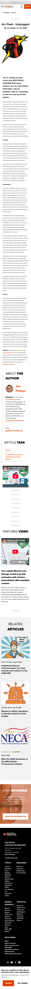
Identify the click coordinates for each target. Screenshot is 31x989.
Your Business (9, 889)
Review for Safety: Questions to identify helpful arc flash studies (14, 714)
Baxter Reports (9, 921)
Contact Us (20, 916)
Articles (13, 13)
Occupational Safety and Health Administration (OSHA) (14, 457)
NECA (6, 941)
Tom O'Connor (8, 662)
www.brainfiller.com (18, 350)
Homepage (6, 13)
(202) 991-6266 (10, 854)
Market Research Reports (8, 910)
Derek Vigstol (7, 708)
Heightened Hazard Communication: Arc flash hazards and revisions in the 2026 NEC (14, 669)
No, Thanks (23, 983)
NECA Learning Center (12, 945)
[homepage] (9, 6)
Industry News (9, 879)
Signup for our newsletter (15, 816)
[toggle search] (21, 6)
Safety (8, 450)
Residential (8, 885)
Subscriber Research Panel (8, 925)
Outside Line (8, 883)
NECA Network (9, 951)
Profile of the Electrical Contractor (9, 917)
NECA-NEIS (8, 947)
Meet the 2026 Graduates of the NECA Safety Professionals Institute (14, 761)
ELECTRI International (11, 949)
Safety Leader (20, 871)
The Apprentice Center (8, 894)
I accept (8, 983)
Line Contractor (21, 873)
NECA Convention (10, 943)
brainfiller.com (12, 399)
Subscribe (27, 6)
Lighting (7, 881)
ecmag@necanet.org (11, 858)
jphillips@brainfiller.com (8, 364)
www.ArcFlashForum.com (9, 352)
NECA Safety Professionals (13, 954)
